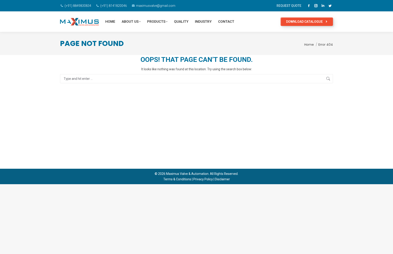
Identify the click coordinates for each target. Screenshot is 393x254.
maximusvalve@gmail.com (155, 6)
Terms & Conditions (177, 179)
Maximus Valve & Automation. (187, 174)
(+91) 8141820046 (113, 6)
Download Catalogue (304, 21)
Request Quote (289, 6)
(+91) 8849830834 (78, 6)
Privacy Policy (203, 179)
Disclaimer (222, 179)
